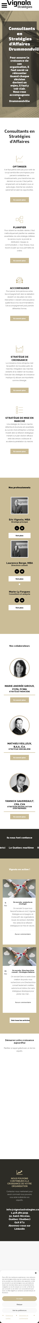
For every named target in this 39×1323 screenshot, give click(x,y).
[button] (36, 1273)
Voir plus (19, 535)
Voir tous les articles (20, 1020)
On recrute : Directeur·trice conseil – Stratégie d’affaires (23, 971)
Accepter (19, 1299)
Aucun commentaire (23, 934)
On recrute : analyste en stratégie (22, 903)
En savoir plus (19, 200)
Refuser (19, 1304)
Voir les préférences (19, 1310)
